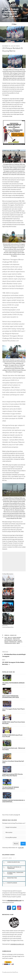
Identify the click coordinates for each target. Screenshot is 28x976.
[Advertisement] (14, 561)
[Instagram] (19, 908)
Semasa (7, 635)
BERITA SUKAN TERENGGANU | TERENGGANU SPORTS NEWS (10, 12)
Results (16, 843)
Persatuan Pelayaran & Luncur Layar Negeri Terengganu (13, 640)
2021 (6, 637)
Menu (14, 24)
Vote (23, 843)
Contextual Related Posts (8, 627)
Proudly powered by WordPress (10, 972)
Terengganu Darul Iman (12, 643)
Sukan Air (13, 635)
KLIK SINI (21, 847)
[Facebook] (9, 908)
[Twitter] (14, 908)
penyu (18, 46)
